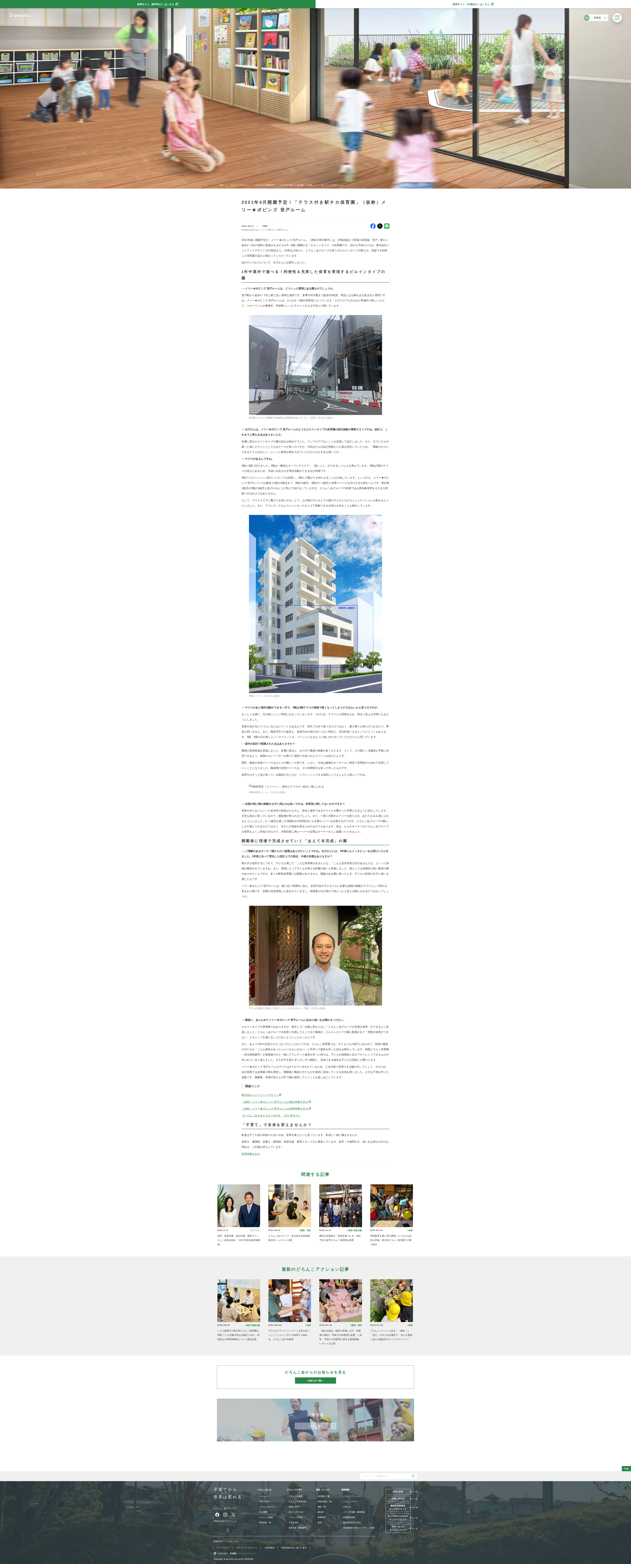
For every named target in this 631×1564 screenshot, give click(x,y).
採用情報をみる (251, 1153)
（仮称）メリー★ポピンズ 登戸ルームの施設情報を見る (276, 1102)
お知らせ (347, 1507)
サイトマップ (223, 1548)
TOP (221, 185)
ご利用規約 (269, 1548)
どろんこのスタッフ (268, 1507)
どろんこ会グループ (225, 1508)
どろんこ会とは (264, 1490)
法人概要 (263, 1512)
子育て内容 (293, 1522)
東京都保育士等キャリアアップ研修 (359, 1528)
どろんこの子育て (295, 1490)
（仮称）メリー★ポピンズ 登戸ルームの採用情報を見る (276, 1108)
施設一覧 (322, 1507)
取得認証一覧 (265, 1522)
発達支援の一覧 (325, 1501)
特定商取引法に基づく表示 (294, 1548)
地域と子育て (294, 1507)
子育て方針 (264, 1501)
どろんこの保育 (295, 1496)
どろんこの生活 (295, 1517)
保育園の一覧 (324, 1496)
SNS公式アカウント (225, 1521)
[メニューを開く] (617, 17)
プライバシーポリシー (246, 1548)
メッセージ (264, 1496)
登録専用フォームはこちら (226, 1541)
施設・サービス (323, 1490)
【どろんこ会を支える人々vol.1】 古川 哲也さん (271, 1115)
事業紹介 (322, 1517)
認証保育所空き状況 (352, 1522)
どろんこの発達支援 (297, 1501)
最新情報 (345, 1490)
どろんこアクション (240, 185)
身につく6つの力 (296, 1512)
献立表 (321, 1512)
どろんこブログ (350, 1501)
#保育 (264, 226)
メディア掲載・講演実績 (354, 1512)
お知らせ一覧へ (315, 1380)
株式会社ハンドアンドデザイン (262, 1095)
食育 (320, 1522)
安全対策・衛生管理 (297, 1528)
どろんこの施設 (266, 1517)
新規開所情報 (349, 1517)
